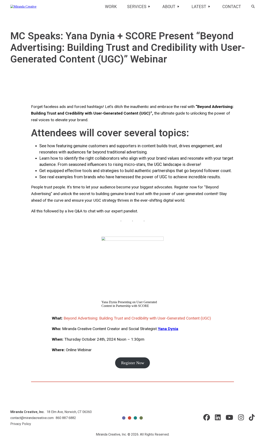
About (168, 7)
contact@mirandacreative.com (32, 418)
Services (136, 7)
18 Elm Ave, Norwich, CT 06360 (69, 412)
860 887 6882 (66, 418)
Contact (231, 7)
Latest (199, 7)
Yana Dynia (168, 328)
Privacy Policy (20, 424)
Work (111, 7)
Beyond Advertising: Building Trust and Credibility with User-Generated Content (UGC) (137, 318)
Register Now (132, 362)
